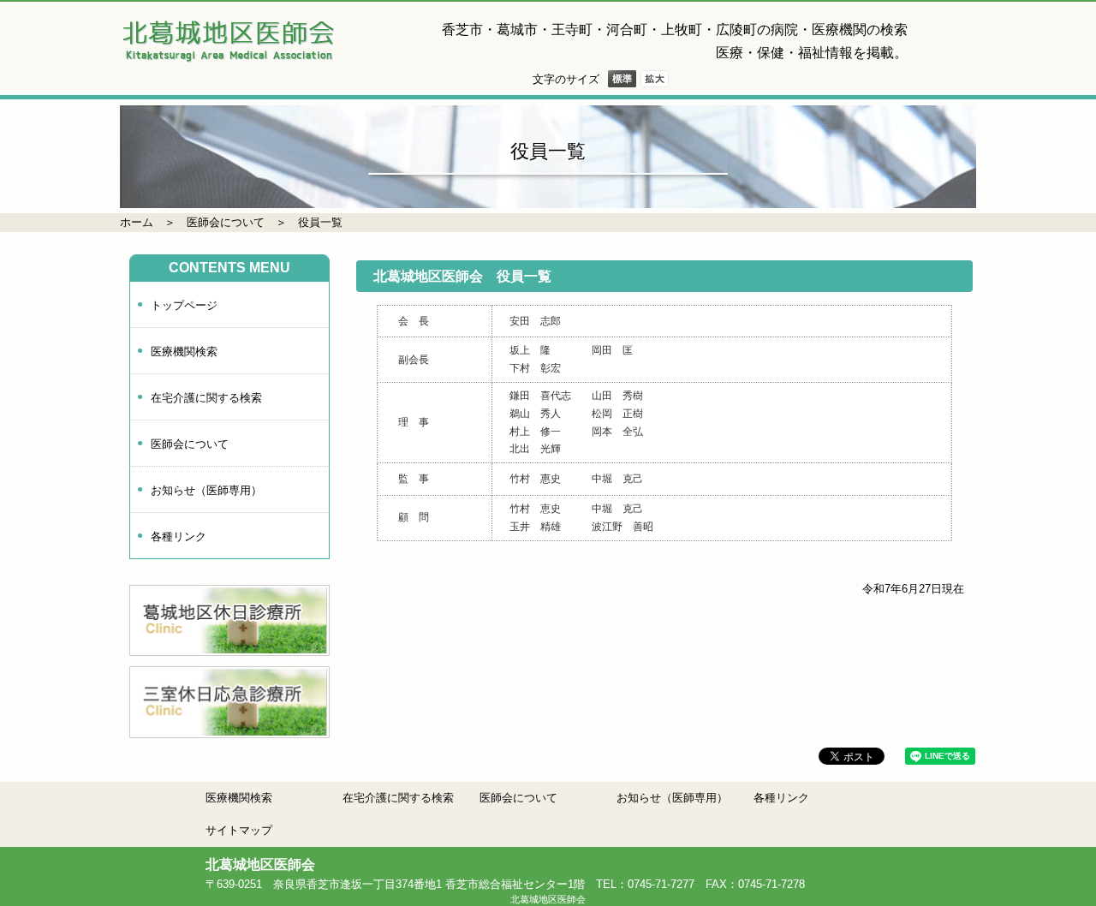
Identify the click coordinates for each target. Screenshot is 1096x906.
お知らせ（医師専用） (206, 490)
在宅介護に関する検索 (206, 397)
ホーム (136, 222)
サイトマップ (239, 830)
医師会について (226, 222)
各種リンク (178, 536)
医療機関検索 (184, 351)
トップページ (184, 305)
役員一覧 (320, 222)
